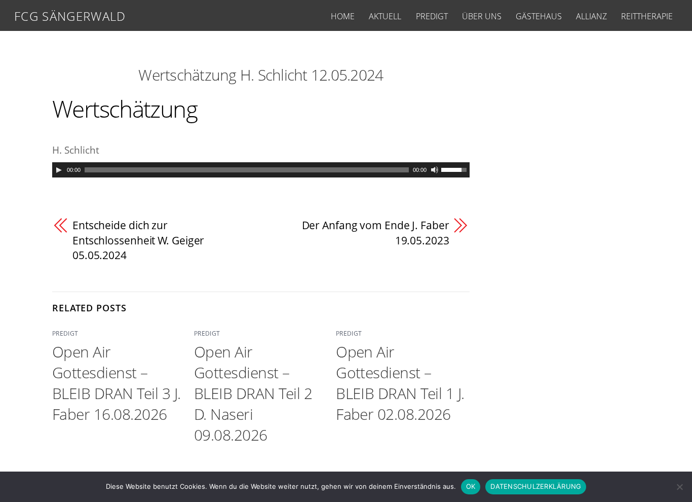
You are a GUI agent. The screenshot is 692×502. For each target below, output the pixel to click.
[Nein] (679, 487)
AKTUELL (385, 16)
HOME (343, 16)
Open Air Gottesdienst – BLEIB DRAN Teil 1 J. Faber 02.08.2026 (400, 382)
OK (471, 486)
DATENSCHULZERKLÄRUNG (535, 486)
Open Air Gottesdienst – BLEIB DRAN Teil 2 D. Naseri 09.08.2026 (253, 393)
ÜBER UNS (482, 16)
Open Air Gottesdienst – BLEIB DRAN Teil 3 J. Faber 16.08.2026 (116, 382)
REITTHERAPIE (647, 16)
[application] (261, 169)
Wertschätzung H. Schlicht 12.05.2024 (260, 74)
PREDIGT (432, 16)
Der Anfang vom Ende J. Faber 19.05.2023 (375, 232)
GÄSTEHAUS (539, 16)
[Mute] (435, 170)
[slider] (455, 168)
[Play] (59, 170)
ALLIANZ (591, 16)
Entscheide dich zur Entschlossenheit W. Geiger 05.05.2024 (138, 240)
